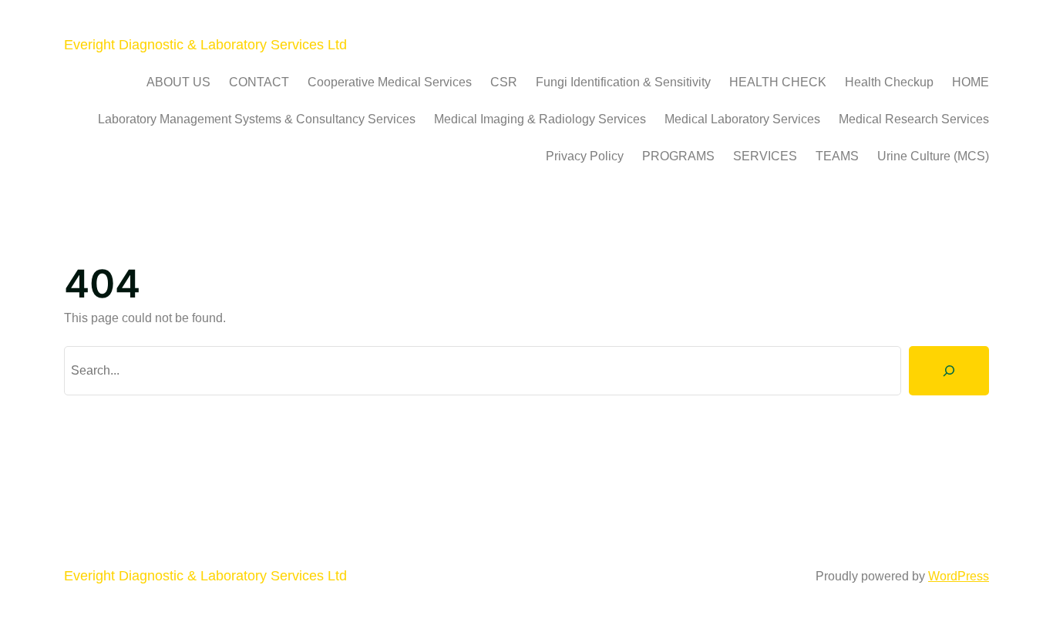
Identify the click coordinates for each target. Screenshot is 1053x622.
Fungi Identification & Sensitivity (623, 82)
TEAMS (837, 156)
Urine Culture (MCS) (933, 156)
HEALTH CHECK (777, 82)
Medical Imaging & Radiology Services (540, 119)
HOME (970, 82)
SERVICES (765, 156)
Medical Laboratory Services (742, 119)
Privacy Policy (585, 156)
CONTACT (259, 82)
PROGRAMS (678, 156)
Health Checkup (889, 82)
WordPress (958, 576)
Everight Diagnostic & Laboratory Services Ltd (205, 44)
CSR (503, 82)
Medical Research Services (914, 119)
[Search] (949, 370)
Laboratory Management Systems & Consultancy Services (256, 119)
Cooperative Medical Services (390, 82)
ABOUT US (178, 82)
